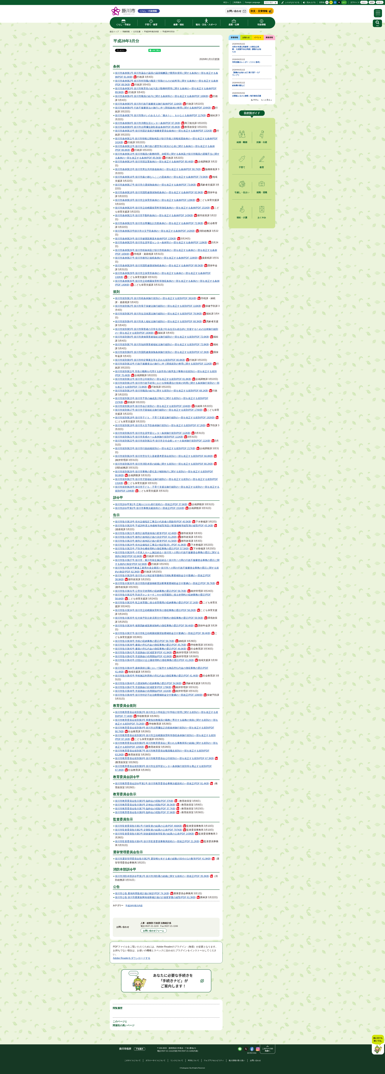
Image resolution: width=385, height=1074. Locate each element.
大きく (379, 2)
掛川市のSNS (251, 1053)
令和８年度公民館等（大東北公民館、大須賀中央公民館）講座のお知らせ (246, 49)
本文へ (226, 2)
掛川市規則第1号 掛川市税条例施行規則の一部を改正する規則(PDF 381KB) (155, 298)
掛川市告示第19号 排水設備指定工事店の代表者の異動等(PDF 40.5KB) (153, 521)
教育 (262, 167)
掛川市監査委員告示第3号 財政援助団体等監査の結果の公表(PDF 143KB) (154, 833)
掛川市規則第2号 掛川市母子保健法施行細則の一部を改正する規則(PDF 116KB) (158, 306)
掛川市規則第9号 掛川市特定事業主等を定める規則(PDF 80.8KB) (150, 360)
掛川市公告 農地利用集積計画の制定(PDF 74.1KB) (142, 893)
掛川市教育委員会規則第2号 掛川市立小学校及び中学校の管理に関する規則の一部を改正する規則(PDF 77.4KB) (166, 714)
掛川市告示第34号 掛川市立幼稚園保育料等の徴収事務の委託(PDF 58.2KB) (155, 610)
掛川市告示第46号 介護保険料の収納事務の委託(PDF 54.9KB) (148, 683)
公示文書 (136, 32)
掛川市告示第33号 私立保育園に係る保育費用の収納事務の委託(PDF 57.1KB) (156, 602)
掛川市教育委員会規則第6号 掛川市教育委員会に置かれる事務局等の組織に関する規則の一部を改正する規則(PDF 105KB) (166, 745)
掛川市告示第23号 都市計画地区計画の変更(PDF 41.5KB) (146, 541)
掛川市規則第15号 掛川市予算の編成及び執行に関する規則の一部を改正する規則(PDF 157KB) (161, 400)
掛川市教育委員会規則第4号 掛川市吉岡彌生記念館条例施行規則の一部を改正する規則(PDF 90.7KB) (164, 729)
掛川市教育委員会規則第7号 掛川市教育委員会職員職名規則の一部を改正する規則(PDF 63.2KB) (162, 752)
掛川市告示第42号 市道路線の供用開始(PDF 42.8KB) (143, 656)
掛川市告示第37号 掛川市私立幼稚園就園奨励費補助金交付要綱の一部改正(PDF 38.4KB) (162, 633)
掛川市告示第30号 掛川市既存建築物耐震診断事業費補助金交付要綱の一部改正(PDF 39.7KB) (165, 583)
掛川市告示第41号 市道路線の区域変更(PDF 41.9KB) (143, 652)
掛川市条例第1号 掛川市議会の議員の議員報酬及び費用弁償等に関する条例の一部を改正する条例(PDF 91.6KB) (166, 75)
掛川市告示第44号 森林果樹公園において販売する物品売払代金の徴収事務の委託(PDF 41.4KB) (161, 670)
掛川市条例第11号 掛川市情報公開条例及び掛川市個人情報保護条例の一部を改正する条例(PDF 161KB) (166, 140)
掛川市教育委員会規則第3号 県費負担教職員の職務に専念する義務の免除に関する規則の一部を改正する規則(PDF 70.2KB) (166, 722)
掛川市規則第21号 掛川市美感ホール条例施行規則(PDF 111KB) (149, 437)
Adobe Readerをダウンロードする (131, 958)
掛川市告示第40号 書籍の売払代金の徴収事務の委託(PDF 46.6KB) (150, 648)
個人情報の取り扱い (237, 1060)
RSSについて (193, 1060)
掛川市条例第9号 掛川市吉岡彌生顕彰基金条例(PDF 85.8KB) (147, 127)
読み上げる (311, 2)
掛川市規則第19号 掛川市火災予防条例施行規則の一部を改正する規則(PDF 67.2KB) (160, 425)
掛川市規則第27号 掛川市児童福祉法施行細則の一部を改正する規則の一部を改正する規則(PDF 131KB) (166, 481)
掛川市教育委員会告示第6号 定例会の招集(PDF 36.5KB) (145, 804)
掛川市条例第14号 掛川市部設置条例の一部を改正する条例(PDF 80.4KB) (154, 161)
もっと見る (265, 100)
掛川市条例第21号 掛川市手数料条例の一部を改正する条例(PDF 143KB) (154, 215)
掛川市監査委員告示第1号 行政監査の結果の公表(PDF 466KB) (148, 826)
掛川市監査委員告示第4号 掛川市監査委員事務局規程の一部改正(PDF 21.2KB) (157, 841)
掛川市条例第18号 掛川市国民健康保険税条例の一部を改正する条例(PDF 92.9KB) (159, 192)
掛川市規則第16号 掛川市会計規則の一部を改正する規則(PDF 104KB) (153, 406)
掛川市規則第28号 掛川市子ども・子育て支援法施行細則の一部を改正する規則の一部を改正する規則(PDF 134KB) (167, 489)
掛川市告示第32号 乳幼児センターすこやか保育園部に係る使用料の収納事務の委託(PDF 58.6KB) (163, 596)
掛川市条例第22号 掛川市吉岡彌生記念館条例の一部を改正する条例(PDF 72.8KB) (159, 223)
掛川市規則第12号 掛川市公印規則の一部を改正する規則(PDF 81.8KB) (153, 379)
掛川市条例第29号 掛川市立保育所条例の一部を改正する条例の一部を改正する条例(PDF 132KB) (163, 275)
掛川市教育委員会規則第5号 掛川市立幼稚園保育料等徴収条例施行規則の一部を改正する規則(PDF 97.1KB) (165, 737)
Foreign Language (252, 2)
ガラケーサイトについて (155, 1060)
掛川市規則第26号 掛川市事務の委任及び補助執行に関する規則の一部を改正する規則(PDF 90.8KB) (164, 473)
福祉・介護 (242, 217)
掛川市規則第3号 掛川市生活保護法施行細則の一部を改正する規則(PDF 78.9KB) (158, 313)
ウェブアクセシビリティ (214, 1060)
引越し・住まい (242, 192)
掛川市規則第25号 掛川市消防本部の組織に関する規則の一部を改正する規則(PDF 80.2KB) (164, 464)
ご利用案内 (236, 2)
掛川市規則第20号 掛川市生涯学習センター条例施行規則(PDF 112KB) (152, 433)
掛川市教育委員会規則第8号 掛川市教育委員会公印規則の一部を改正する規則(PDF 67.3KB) (164, 758)
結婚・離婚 (242, 142)
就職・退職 (262, 192)
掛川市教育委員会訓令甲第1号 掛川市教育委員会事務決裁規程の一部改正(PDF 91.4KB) (162, 783)
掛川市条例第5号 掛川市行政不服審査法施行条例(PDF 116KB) (148, 104)
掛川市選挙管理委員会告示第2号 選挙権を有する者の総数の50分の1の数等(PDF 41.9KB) (163, 858)
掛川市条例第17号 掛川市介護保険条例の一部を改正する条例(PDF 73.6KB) (155, 184)
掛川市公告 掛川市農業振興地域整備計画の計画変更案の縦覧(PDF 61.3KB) (155, 897)
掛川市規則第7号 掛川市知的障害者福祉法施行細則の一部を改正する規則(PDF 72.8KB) (162, 344)
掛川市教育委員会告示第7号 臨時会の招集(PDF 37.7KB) (145, 808)
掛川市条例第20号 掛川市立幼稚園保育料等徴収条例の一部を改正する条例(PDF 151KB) (162, 207)
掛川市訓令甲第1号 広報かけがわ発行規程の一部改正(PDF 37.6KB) (151, 504)
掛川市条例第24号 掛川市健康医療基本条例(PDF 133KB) (145, 238)
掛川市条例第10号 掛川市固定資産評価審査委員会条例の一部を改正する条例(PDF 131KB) (163, 130)
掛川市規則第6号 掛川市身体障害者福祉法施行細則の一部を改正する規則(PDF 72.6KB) (162, 337)
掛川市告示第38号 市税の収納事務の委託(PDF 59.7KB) (144, 641)
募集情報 (269, 37)
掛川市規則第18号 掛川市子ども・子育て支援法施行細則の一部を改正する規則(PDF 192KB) (165, 417)
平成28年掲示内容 (151, 32)
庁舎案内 (139, 1049)
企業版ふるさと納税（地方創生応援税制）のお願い (246, 97)
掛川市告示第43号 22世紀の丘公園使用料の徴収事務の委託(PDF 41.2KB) (154, 660)
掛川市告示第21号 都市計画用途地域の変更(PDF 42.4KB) (146, 533)
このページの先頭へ (267, 1050)
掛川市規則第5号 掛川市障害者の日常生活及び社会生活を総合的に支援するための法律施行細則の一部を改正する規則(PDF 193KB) (166, 331)
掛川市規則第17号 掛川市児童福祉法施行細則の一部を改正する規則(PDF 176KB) (159, 410)
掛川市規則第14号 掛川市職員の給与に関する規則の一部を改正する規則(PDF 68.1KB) (161, 390)
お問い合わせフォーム (153, 930)
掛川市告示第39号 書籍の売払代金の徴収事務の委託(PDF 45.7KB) (150, 645)
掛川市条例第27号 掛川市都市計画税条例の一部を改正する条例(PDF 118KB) (156, 258)
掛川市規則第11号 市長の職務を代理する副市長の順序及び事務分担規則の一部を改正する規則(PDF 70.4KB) (166, 373)
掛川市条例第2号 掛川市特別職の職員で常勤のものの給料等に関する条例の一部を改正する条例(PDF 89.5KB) (166, 83)
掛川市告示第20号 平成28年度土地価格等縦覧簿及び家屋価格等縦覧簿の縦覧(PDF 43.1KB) (164, 525)
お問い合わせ (234, 11)
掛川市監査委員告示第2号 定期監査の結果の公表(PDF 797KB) (148, 830)
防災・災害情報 (259, 11)
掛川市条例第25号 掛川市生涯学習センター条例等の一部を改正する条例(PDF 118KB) (161, 242)
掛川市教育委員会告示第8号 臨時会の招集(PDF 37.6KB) (145, 812)
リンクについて (176, 1060)
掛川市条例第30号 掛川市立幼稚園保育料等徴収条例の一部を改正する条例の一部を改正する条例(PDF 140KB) (167, 283)
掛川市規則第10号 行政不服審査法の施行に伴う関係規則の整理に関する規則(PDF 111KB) (163, 363)
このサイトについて (132, 1060)
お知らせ (246, 37)
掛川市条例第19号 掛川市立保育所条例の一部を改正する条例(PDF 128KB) (155, 200)
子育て (242, 167)
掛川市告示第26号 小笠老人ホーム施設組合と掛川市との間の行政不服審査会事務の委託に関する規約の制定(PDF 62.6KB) (167, 554)
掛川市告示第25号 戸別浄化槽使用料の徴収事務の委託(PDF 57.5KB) (152, 548)
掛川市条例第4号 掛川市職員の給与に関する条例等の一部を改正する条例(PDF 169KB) (161, 96)
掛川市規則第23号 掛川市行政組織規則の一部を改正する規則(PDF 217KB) (155, 448)
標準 (372, 2)
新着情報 (234, 37)
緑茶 (344, 2)
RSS (255, 100)
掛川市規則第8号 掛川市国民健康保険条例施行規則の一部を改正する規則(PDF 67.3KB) (162, 352)
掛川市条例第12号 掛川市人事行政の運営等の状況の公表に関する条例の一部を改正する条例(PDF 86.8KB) (165, 148)
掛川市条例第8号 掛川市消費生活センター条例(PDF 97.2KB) (147, 123)
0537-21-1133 (152, 926)
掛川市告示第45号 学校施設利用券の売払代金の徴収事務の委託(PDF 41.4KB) (156, 675)
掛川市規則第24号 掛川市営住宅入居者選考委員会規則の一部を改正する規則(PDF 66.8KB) (164, 456)
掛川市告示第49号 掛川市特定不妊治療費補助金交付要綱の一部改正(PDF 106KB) (159, 695)
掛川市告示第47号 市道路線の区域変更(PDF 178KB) (143, 687)
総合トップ (114, 32)
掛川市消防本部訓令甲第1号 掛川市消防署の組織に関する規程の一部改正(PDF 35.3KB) (162, 876)
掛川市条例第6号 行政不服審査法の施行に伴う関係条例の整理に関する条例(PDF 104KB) (163, 107)
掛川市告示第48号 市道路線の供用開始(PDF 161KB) (143, 691)
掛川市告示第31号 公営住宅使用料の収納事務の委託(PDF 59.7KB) (150, 591)
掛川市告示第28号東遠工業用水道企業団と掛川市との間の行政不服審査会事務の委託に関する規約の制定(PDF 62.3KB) (167, 570)
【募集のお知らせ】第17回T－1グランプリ (246, 73)
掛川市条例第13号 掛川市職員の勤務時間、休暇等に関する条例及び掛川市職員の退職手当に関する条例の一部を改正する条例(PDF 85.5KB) (167, 156)
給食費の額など (238, 85)
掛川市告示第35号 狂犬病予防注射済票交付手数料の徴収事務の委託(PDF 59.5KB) (159, 618)
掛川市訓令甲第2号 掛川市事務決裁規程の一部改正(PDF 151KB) (149, 508)
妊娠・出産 (262, 142)
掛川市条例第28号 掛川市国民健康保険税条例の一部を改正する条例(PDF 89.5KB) (159, 265)
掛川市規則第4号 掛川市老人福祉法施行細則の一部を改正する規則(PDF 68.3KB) (158, 321)
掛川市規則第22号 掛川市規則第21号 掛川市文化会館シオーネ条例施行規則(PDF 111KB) (162, 440)
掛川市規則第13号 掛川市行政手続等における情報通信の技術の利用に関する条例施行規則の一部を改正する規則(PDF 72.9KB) (167, 385)
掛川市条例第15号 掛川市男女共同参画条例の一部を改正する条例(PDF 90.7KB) (158, 169)
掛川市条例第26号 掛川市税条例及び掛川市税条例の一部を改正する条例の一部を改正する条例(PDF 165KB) (166, 252)
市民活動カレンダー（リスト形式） (246, 62)
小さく (364, 2)
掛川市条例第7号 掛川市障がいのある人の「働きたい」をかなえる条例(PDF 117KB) (160, 115)
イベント (257, 37)
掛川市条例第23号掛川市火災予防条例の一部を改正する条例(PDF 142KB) (155, 231)
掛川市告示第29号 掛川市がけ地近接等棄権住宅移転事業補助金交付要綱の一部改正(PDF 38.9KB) (163, 577)
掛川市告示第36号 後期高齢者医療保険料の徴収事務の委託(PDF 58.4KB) (154, 625)
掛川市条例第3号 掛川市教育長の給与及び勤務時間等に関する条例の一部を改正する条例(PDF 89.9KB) (166, 90)
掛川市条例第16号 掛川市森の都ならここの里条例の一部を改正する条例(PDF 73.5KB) (161, 177)
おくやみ (262, 217)
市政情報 (126, 32)
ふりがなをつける (292, 2)
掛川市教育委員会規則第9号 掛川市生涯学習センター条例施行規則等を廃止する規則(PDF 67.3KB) (163, 768)
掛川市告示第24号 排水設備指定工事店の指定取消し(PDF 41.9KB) (150, 545)
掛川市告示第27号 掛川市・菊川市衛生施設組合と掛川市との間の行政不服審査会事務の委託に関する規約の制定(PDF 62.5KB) (167, 562)
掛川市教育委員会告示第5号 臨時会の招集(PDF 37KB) (144, 801)
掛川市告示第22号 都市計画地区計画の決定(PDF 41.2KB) (146, 537)
